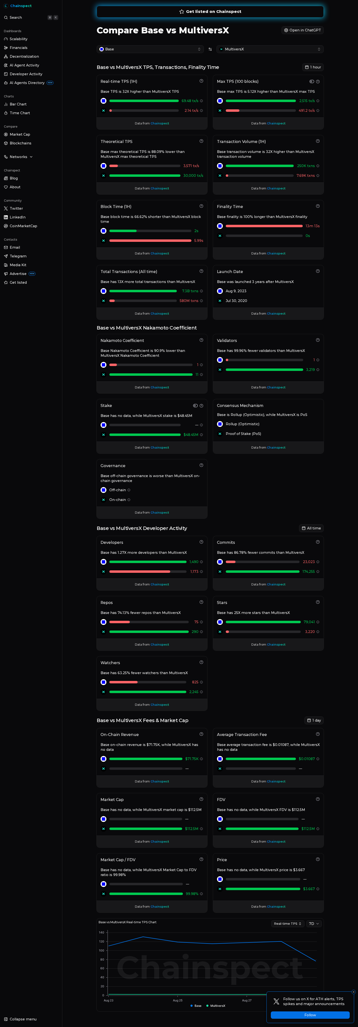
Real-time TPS (285, 923)
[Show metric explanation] (201, 81)
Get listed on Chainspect (213, 11)
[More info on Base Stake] (201, 425)
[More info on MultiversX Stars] (318, 632)
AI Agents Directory (31, 83)
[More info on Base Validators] (318, 360)
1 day (316, 720)
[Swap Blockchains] (210, 49)
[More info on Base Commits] (318, 562)
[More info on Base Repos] (201, 622)
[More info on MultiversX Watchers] (201, 692)
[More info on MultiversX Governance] (129, 500)
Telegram (18, 256)
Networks (18, 157)
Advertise (22, 274)
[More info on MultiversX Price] (318, 889)
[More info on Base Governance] (129, 490)
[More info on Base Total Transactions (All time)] (201, 291)
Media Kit (18, 265)
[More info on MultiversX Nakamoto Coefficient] (201, 375)
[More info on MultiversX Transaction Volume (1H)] (318, 176)
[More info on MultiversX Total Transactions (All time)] (201, 301)
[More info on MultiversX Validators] (318, 370)
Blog (14, 178)
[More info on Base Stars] (318, 622)
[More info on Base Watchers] (201, 682)
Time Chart (20, 113)
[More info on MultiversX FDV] (318, 829)
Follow (310, 1015)
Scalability (19, 39)
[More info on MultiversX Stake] (201, 435)
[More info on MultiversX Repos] (201, 632)
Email (15, 247)
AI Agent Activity (24, 65)
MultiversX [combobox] (234, 49)
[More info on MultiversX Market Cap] (201, 829)
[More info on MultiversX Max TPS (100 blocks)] (318, 111)
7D (311, 924)
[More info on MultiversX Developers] (201, 572)
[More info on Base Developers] (201, 562)
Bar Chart (18, 104)
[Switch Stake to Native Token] (195, 405)
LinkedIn (18, 217)
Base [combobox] (109, 49)
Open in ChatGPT (305, 30)
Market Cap (20, 134)
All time (314, 528)
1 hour (315, 67)
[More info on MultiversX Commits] (318, 572)
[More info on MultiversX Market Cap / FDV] (201, 894)
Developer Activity (26, 74)
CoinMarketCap (23, 226)
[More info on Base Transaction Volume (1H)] (318, 166)
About (15, 187)
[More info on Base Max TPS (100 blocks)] (318, 101)
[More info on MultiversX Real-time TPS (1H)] (201, 111)
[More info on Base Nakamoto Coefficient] (201, 365)
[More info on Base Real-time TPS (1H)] (201, 101)
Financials (19, 48)
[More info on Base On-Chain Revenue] (201, 759)
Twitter (16, 208)
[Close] (353, 992)
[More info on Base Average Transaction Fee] (318, 759)
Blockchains (20, 143)
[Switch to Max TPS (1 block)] (311, 81)
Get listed (18, 282)
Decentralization (24, 56)
